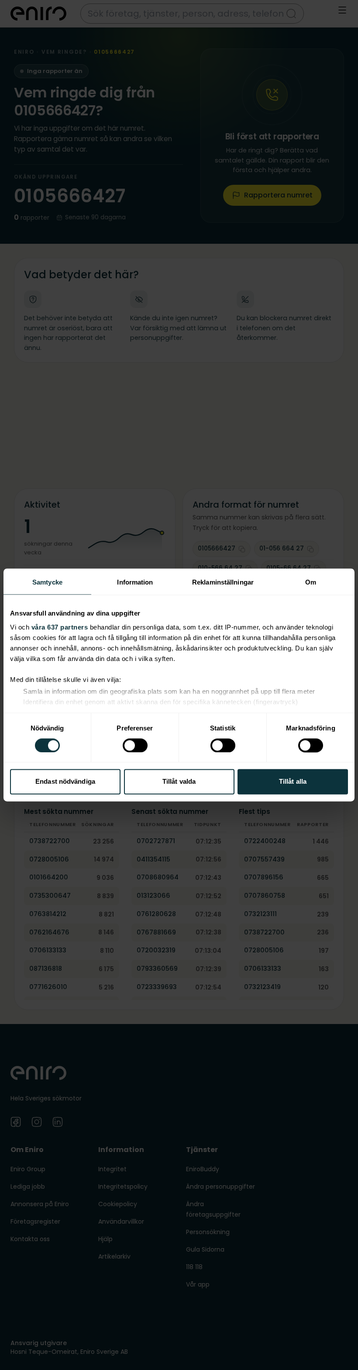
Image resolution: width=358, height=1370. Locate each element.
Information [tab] (135, 582)
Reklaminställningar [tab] (223, 582)
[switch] (135, 745)
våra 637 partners (59, 627)
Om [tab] (310, 582)
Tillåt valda (179, 781)
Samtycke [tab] (47, 582)
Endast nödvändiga (65, 781)
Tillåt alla (292, 781)
